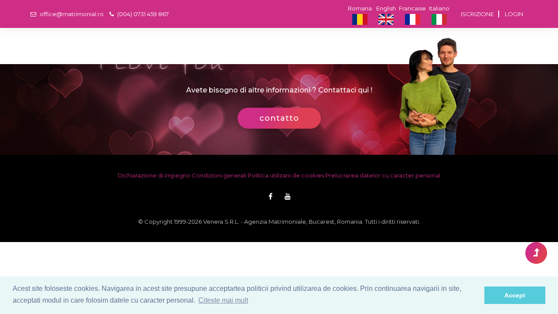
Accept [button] (514, 295)
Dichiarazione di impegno (154, 175)
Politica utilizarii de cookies (286, 175)
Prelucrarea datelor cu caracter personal (382, 175)
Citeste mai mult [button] (223, 300)
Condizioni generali (219, 175)
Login (514, 13)
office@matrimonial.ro (71, 13)
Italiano (439, 8)
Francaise (412, 8)
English (386, 8)
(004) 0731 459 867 (142, 13)
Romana (360, 8)
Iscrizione (477, 13)
